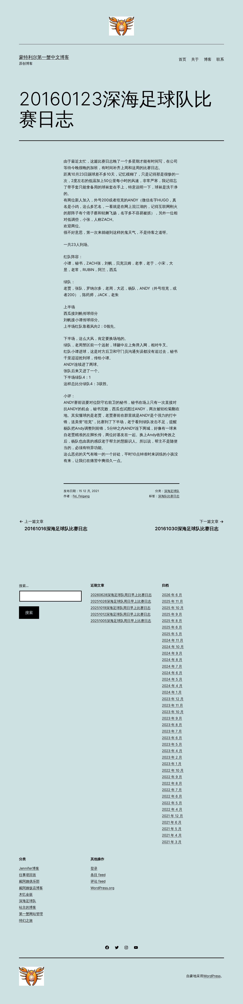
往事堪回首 (27, 875)
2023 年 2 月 (172, 757)
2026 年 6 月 (172, 595)
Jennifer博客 (29, 868)
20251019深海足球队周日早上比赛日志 (121, 608)
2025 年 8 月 (172, 621)
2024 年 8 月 (172, 660)
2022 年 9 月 (172, 777)
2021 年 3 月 (171, 842)
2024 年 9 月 (172, 653)
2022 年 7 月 (172, 790)
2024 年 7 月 (172, 666)
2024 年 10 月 (173, 647)
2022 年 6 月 (172, 796)
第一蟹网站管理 (31, 914)
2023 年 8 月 (172, 725)
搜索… (24, 586)
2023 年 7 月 (172, 731)
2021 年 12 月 (172, 816)
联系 (220, 59)
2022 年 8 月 (172, 783)
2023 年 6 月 (172, 738)
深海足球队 (171, 491)
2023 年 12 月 (173, 699)
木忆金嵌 (26, 894)
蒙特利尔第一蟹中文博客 (44, 57)
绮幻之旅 (26, 920)
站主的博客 (27, 907)
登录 (94, 868)
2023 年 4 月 (172, 751)
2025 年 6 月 (172, 627)
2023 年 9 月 (172, 718)
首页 (182, 59)
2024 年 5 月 (172, 679)
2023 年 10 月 (173, 712)
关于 (195, 59)
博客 (207, 59)
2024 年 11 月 (172, 640)
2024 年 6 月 (172, 673)
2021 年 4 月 (172, 835)
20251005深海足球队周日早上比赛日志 (121, 621)
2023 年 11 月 (172, 705)
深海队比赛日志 (168, 496)
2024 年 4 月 (172, 686)
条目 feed (98, 875)
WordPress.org (102, 888)
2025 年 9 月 (172, 614)
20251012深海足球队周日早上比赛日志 (121, 614)
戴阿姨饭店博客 (31, 888)
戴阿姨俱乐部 (29, 881)
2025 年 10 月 (173, 608)
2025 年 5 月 (172, 634)
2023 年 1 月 (171, 764)
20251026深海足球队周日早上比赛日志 (121, 601)
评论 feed (98, 881)
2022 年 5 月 (172, 803)
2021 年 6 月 (171, 822)
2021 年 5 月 (171, 829)
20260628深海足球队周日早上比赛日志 (121, 595)
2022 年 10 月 (173, 770)
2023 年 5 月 (172, 744)
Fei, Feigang (81, 496)
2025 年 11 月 (172, 601)
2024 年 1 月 (172, 692)
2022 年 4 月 (172, 809)
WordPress (212, 976)
